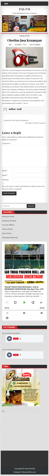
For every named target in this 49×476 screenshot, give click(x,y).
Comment (6, 143)
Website (5, 180)
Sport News (7, 233)
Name (5, 171)
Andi (10, 45)
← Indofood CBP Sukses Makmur (15, 120)
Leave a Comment (35, 45)
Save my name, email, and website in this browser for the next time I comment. (23, 187)
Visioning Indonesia (10, 237)
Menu (6, 3)
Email (5, 175)
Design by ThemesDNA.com (25, 472)
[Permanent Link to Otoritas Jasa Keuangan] (24, 57)
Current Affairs (8, 225)
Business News (25, 36)
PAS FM (24, 9)
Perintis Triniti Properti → (36, 123)
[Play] (9, 338)
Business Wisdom (9, 221)
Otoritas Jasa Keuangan (24, 40)
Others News (7, 229)
